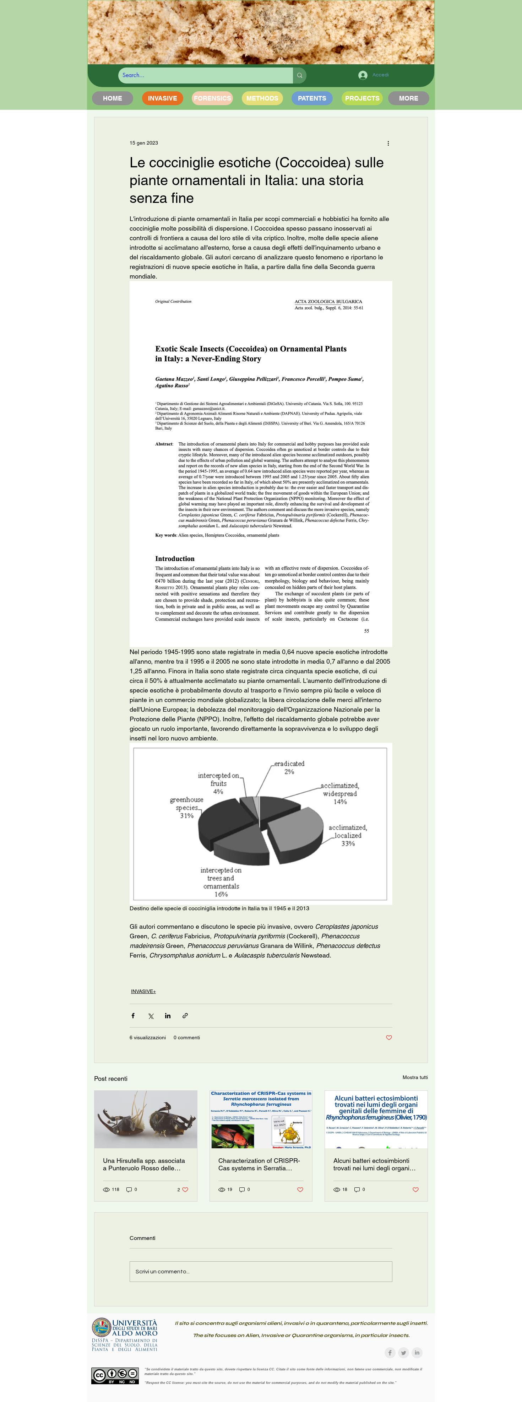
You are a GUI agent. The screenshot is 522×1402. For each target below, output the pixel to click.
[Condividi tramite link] (185, 1015)
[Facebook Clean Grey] (390, 1352)
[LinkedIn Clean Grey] (417, 1352)
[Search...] (299, 75)
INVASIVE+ (143, 991)
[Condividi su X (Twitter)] (150, 1015)
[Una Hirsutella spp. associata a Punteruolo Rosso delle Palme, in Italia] (145, 1119)
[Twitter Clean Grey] (403, 1352)
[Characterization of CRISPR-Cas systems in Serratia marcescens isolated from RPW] (261, 1119)
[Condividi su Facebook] (133, 1015)
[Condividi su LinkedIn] (167, 1015)
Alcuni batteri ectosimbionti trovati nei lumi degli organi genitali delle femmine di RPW (375, 1164)
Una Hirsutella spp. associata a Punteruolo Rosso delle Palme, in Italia (144, 1164)
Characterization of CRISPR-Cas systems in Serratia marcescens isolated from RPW (259, 1164)
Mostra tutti (415, 1077)
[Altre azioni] (388, 143)
